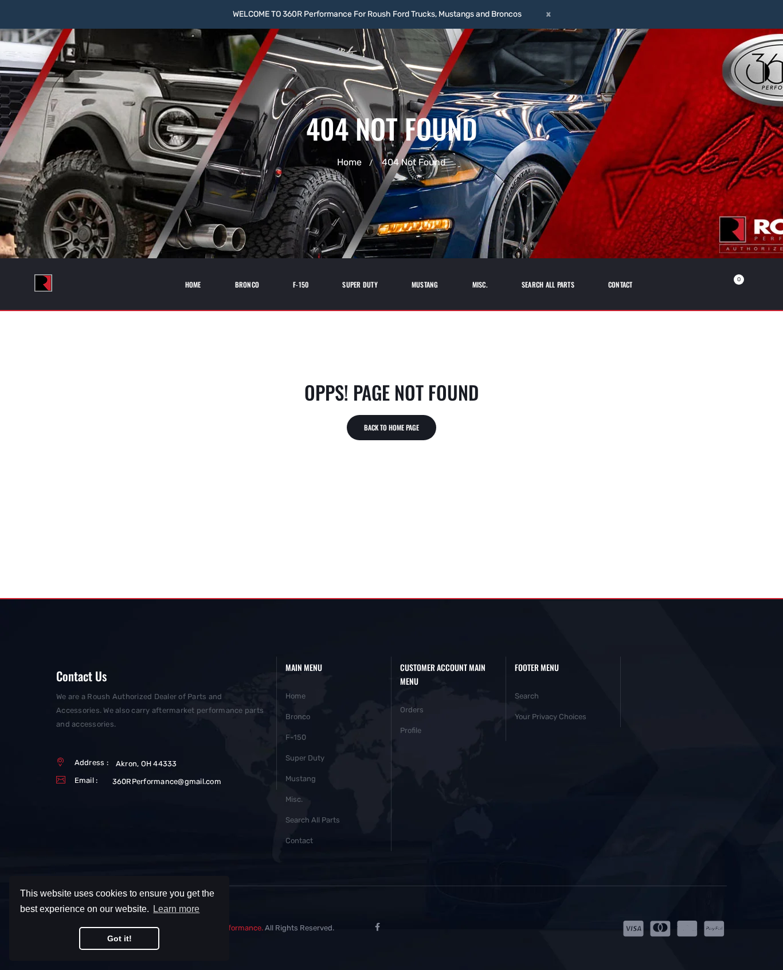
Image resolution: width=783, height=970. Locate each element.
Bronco (297, 716)
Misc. (294, 799)
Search (527, 696)
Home (349, 162)
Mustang (300, 778)
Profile (410, 730)
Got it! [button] (119, 938)
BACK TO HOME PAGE (391, 427)
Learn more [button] (176, 909)
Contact (299, 840)
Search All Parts (312, 820)
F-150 (295, 737)
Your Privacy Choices (550, 716)
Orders (412, 709)
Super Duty (304, 758)
